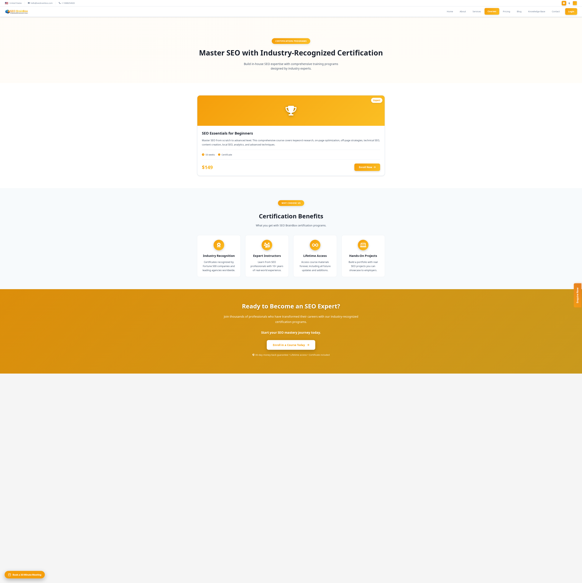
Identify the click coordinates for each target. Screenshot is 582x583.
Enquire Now (577, 295)
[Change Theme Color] (575, 3)
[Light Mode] (564, 3)
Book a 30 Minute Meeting (27, 574)
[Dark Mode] (569, 3)
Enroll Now (365, 167)
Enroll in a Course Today (289, 345)
